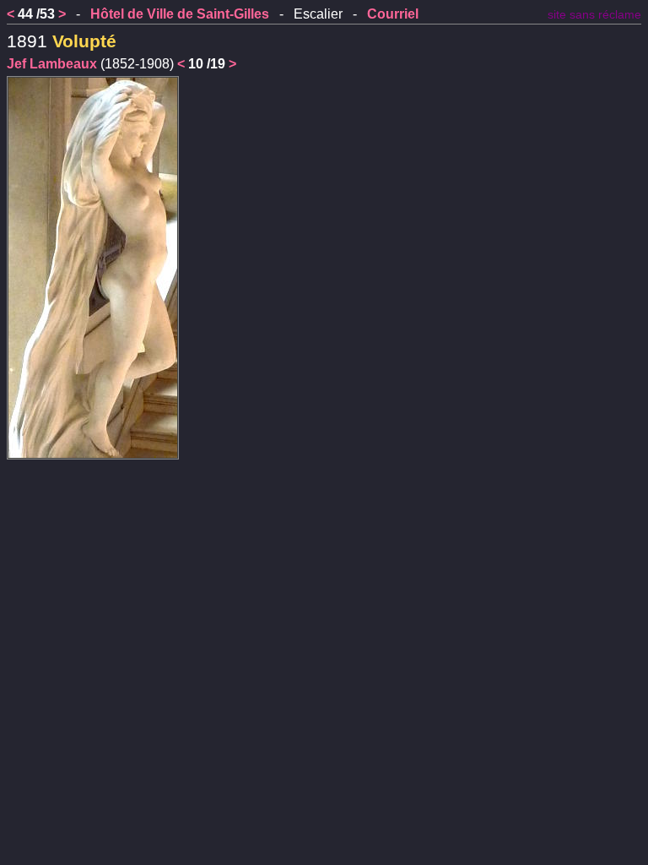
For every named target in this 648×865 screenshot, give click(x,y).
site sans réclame (594, 14)
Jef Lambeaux (52, 64)
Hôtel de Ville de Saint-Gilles (179, 14)
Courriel (392, 14)
